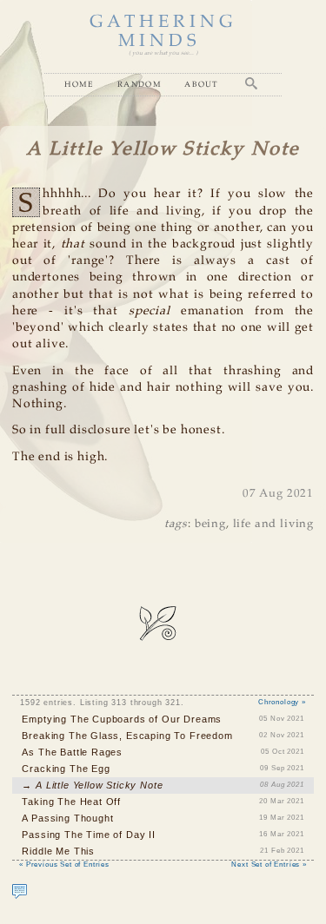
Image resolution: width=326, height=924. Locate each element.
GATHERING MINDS (163, 31)
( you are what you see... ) (163, 53)
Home (79, 83)
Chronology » (282, 702)
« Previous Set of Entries (64, 864)
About (201, 83)
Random (139, 83)
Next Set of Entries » (268, 864)
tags (176, 524)
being (210, 524)
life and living (274, 524)
